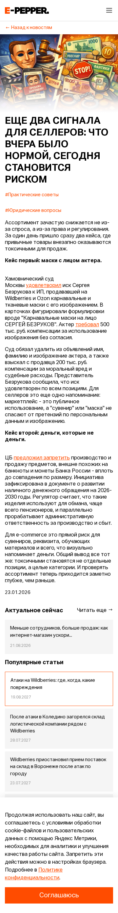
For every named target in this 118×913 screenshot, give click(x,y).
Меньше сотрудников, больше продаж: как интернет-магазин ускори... (59, 632)
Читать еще (92, 610)
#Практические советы (32, 195)
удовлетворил (43, 285)
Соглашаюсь (59, 895)
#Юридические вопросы (33, 210)
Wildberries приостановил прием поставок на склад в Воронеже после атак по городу (58, 767)
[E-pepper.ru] (27, 10)
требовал (87, 325)
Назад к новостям (31, 27)
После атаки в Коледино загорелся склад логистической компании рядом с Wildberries (57, 724)
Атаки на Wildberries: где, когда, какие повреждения (52, 684)
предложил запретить (42, 458)
